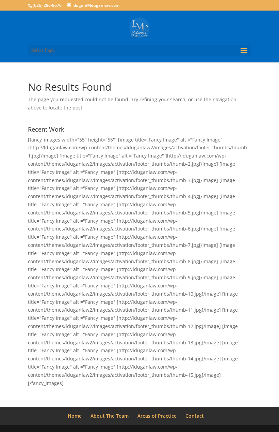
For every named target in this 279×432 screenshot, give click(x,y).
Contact (194, 416)
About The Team (110, 416)
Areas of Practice (157, 416)
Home (75, 416)
